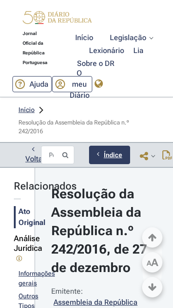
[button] (57, 19)
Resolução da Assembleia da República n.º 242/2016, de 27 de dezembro (100, 230)
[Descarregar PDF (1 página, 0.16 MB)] (167, 156)
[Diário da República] (57, 19)
